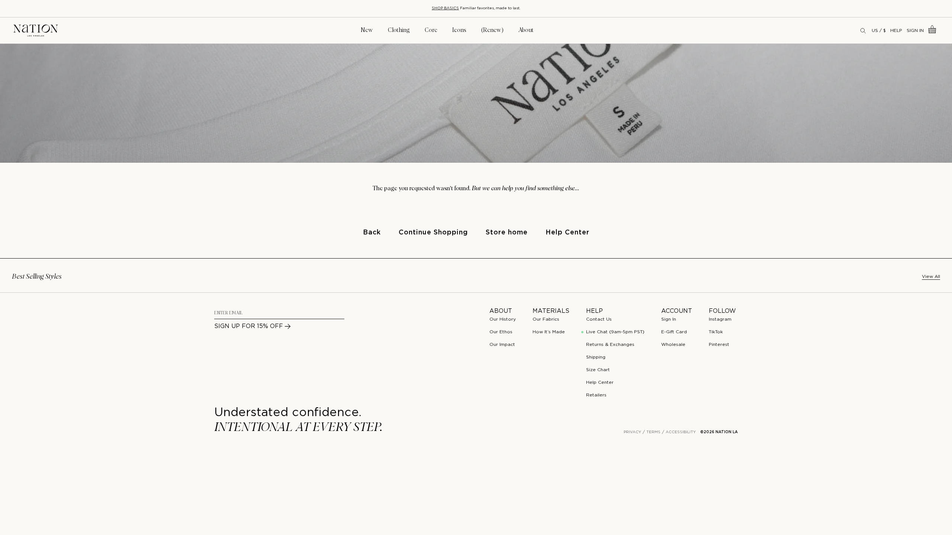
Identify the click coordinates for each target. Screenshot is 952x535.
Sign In (915, 31)
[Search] (863, 30)
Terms (653, 432)
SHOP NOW (517, 8)
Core (431, 30)
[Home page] (35, 30)
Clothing (399, 30)
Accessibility (681, 432)
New (367, 30)
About (526, 30)
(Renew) (492, 30)
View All (931, 277)
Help (896, 31)
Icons (459, 30)
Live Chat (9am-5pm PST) (615, 332)
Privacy (632, 432)
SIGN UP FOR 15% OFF (248, 326)
